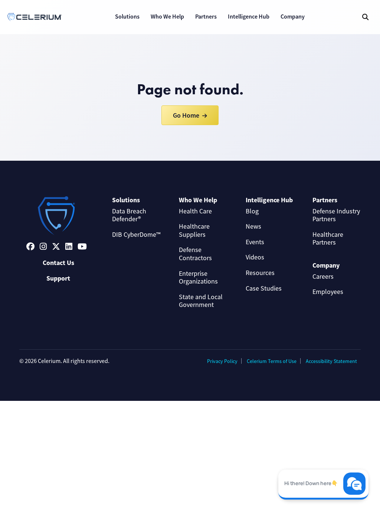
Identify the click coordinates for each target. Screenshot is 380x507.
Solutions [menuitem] (126, 200)
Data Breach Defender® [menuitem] (129, 215)
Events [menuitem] (255, 242)
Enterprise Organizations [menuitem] (198, 277)
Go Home (186, 115)
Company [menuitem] (326, 265)
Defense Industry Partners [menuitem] (336, 215)
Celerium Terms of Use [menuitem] (272, 361)
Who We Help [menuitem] (198, 200)
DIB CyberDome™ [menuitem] (136, 234)
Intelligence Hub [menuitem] (269, 200)
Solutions (127, 16)
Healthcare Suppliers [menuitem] (194, 230)
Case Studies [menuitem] (264, 288)
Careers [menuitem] (323, 276)
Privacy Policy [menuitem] (222, 361)
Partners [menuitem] (324, 200)
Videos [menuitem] (255, 257)
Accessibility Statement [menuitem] (331, 361)
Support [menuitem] (58, 278)
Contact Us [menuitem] (58, 262)
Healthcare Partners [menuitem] (327, 238)
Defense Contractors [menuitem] (195, 254)
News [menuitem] (253, 226)
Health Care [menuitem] (195, 211)
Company (293, 16)
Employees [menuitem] (327, 292)
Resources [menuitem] (260, 273)
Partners (206, 16)
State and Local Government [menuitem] (201, 301)
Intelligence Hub (248, 16)
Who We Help (167, 16)
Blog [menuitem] (252, 211)
